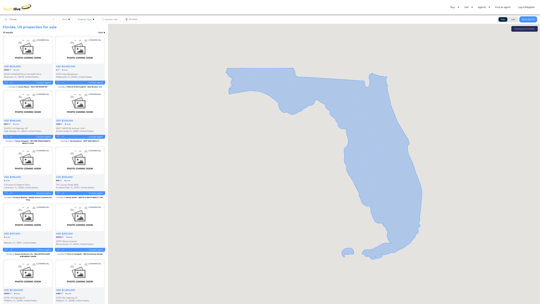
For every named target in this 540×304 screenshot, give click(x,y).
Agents (482, 7)
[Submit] (6, 19)
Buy (453, 7)
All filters (133, 19)
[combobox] (30, 19)
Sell (466, 7)
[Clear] (53, 19)
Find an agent (503, 7)
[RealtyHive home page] (69, 7)
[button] (361, 161)
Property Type (84, 19)
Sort (101, 32)
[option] (28, 50)
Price (64, 19)
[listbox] (28, 50)
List (513, 19)
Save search (528, 19)
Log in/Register (526, 7)
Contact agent (44, 82)
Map (503, 19)
